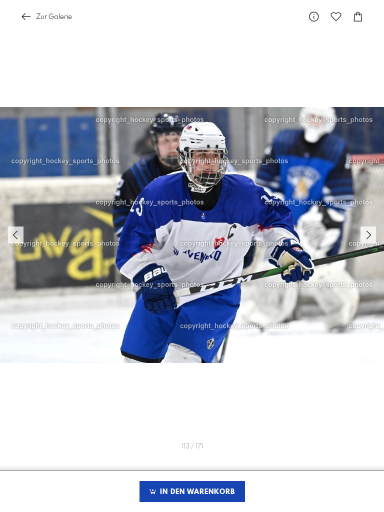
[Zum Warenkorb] (358, 17)
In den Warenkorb (196, 492)
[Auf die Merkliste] (336, 17)
